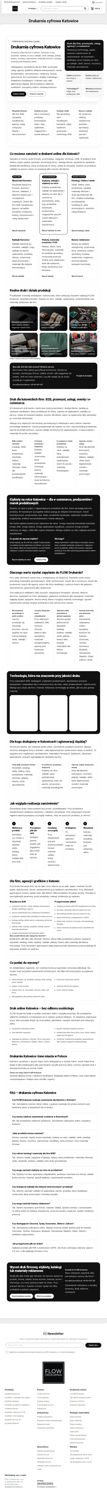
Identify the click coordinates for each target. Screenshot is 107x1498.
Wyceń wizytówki (19, 231)
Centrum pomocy (43, 1394)
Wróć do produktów (44, 1296)
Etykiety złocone (43, 1455)
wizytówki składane (12, 1401)
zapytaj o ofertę (61, 2)
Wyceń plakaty (48, 276)
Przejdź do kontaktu (84, 376)
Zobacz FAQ (41, 560)
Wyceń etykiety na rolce (51, 230)
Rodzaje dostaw (43, 1401)
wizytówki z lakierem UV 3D (15, 1412)
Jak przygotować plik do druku (81, 1455)
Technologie (74, 1451)
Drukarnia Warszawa (77, 1405)
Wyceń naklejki (18, 276)
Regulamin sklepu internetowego (49, 1420)
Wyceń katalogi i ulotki (80, 231)
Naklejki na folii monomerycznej (49, 1466)
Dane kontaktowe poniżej (21, 1296)
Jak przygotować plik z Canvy (81, 1462)
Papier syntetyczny (77, 1428)
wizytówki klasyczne (12, 1394)
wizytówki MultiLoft (12, 1423)
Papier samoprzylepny (78, 1435)
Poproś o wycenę (36, 94)
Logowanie (98, 2)
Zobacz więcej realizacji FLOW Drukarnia (25, 358)
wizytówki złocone (11, 1408)
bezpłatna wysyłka (45, 2)
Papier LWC (74, 1431)
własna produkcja (29, 2)
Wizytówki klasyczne (45, 1458)
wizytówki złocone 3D (13, 1420)
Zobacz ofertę (18, 94)
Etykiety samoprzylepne (46, 1451)
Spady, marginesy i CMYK (79, 1458)
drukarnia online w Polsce (66, 1076)
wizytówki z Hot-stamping (14, 1416)
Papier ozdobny (76, 1424)
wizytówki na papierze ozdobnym (17, 1405)
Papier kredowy (75, 1417)
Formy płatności (43, 1397)
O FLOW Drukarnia (77, 1394)
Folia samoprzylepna (77, 1439)
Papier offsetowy (76, 1420)
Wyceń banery (77, 276)
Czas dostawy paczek (45, 1405)
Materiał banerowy (76, 1443)
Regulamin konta (43, 1424)
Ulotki (39, 1469)
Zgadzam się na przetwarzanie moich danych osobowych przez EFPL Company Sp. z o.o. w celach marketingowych (42, 1352)
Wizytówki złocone (44, 1462)
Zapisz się (93, 1345)
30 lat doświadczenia (12, 2)
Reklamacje (41, 1408)
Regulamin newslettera (45, 1428)
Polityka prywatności (44, 1417)
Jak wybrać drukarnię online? (81, 1397)
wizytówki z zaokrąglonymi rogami (17, 1397)
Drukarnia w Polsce (77, 1401)
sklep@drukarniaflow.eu (14, 1487)
